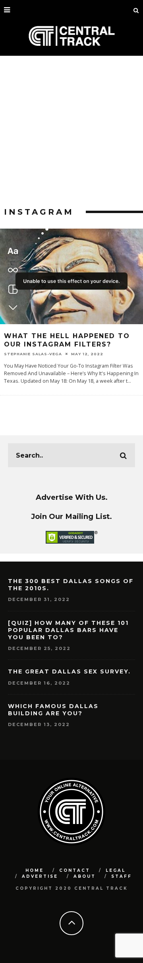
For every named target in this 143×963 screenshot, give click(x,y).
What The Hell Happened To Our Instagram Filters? (67, 340)
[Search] (136, 10)
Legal (116, 870)
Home (34, 870)
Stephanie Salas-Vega (33, 354)
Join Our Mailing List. (71, 516)
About (84, 876)
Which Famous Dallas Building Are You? (53, 710)
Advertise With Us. (72, 497)
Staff (121, 876)
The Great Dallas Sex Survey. (69, 671)
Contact (74, 870)
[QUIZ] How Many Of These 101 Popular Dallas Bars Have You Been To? (68, 630)
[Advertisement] (71, 131)
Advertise (40, 876)
